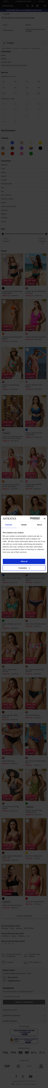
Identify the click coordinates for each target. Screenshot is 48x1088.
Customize (23, 568)
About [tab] (39, 525)
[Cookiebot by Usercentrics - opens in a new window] (30, 518)
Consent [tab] (8, 525)
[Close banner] (44, 518)
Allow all (24, 561)
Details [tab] (24, 525)
